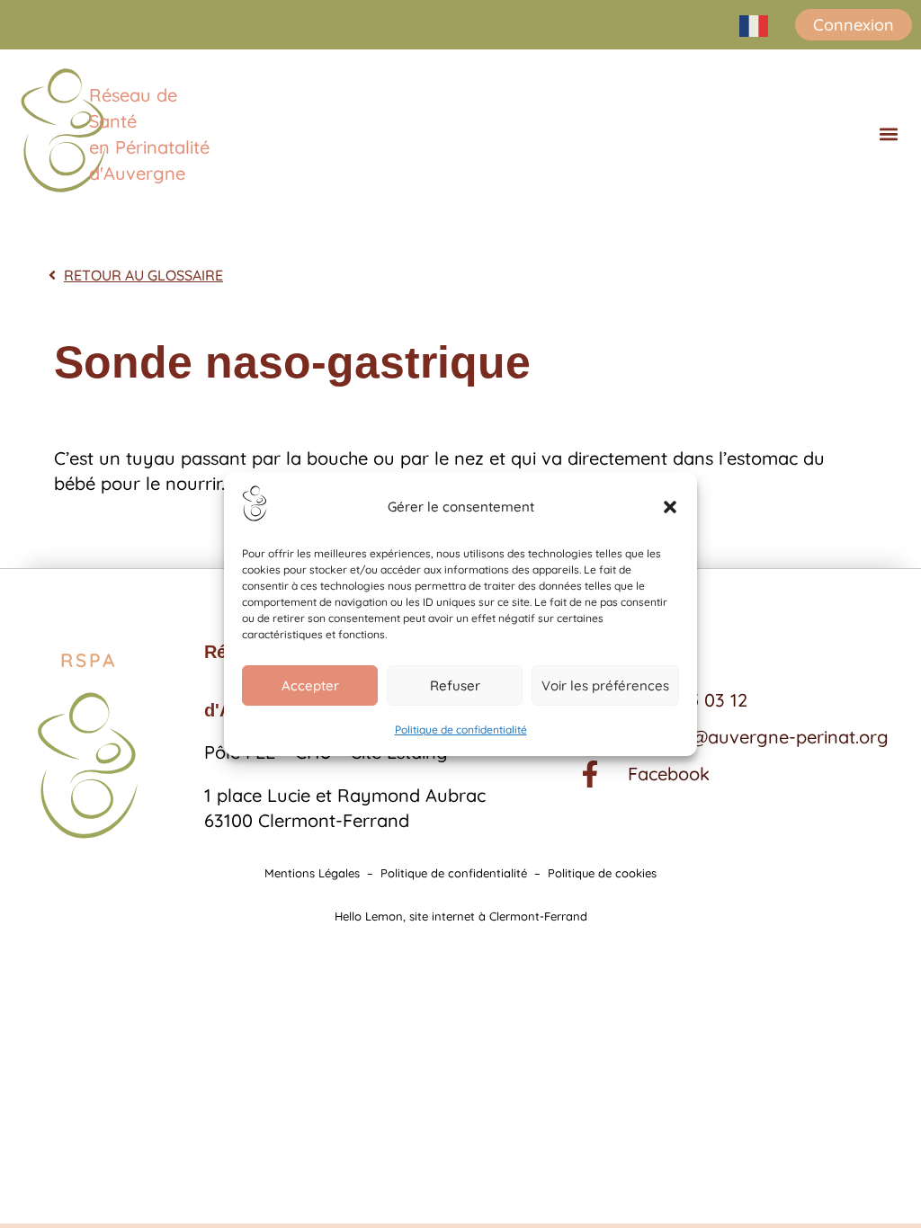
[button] (670, 507)
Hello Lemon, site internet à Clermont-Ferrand (461, 916)
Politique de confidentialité (461, 729)
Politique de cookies (602, 873)
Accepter (310, 685)
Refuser (455, 685)
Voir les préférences (605, 685)
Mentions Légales (312, 873)
